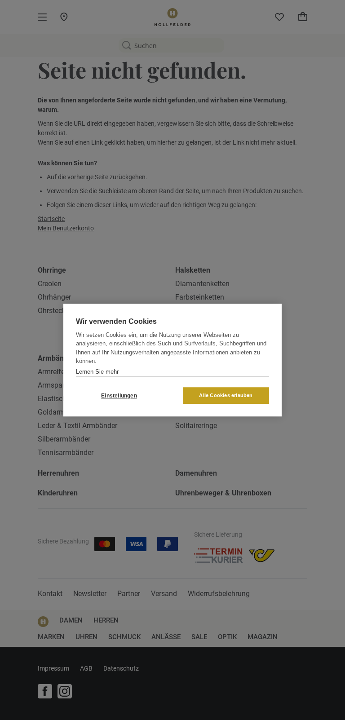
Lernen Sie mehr (97, 371)
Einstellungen (119, 396)
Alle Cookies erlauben (225, 395)
